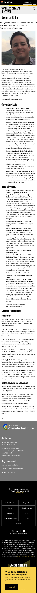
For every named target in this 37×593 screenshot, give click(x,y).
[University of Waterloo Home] (7, 3)
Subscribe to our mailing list (10, 465)
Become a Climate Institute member (12, 469)
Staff (3, 418)
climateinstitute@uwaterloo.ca (11, 455)
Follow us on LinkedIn (8, 472)
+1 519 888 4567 (19, 493)
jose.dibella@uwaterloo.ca (14, 99)
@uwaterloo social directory (18, 534)
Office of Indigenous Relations (25, 556)
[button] (27, 2)
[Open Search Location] (34, 3)
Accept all (12, 587)
